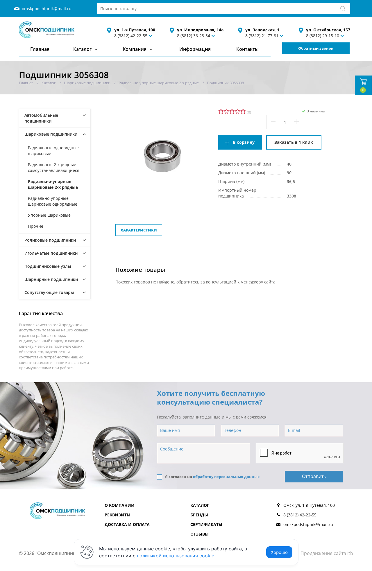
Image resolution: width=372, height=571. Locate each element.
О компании (120, 505)
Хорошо (279, 552)
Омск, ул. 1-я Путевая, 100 (309, 505)
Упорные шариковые (49, 215)
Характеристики (139, 230)
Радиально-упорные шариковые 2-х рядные (53, 184)
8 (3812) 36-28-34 (193, 35)
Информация (195, 49)
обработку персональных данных (226, 476)
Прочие (35, 226)
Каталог (82, 49)
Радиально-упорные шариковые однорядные (52, 201)
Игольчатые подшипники (51, 253)
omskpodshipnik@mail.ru (46, 8)
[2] (226, 111)
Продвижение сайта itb (327, 553)
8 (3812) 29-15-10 (322, 35)
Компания (134, 49)
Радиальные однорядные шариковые (53, 150)
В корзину (244, 142)
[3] (232, 111)
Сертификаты (206, 524)
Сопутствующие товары (49, 292)
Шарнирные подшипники (51, 279)
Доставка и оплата (127, 524)
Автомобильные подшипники (41, 118)
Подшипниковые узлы (47, 266)
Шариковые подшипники (50, 134)
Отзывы (199, 534)
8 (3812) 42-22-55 (130, 35)
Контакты (247, 49)
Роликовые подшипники (50, 240)
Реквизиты (117, 515)
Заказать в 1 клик (293, 142)
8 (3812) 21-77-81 (261, 35)
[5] (243, 111)
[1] (221, 111)
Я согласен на (212, 476)
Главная (39, 49)
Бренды (199, 515)
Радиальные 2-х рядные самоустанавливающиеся (53, 167)
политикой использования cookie (175, 556)
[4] (237, 111)
